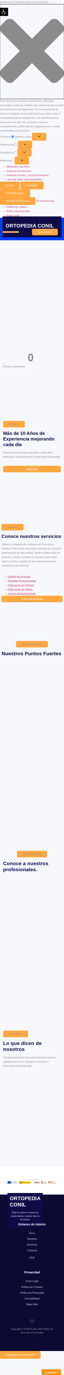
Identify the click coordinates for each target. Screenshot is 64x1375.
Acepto (10, 185)
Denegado (32, 185)
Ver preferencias (15, 193)
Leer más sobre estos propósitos (24, 179)
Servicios (32, 1244)
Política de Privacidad (32, 1292)
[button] (32, 51)
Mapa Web (32, 1304)
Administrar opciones (18, 166)
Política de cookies (16, 207)
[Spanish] (8, 1342)
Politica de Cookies (32, 1287)
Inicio (32, 1233)
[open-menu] (10, 232)
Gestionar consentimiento (20, 1354)
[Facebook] (32, 1321)
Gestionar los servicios (18, 171)
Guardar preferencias (18, 201)
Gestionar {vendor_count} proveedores (27, 175)
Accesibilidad (32, 1298)
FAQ (32, 1257)
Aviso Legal (12, 215)
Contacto (32, 1250)
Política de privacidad (18, 211)
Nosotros (32, 1239)
